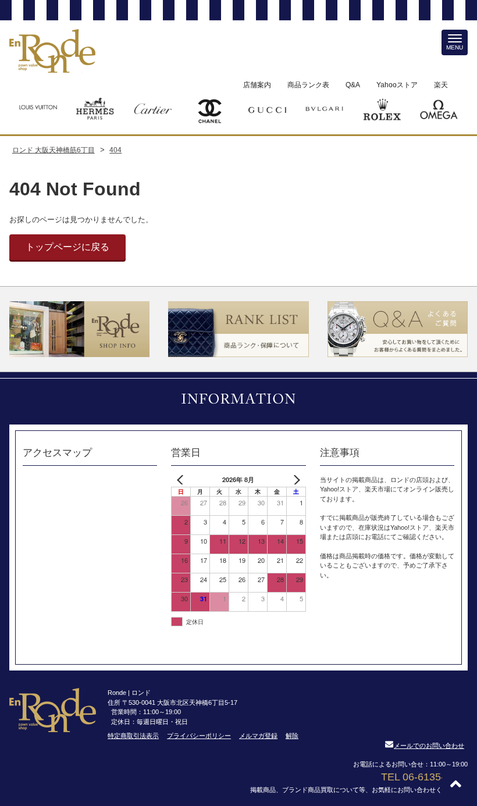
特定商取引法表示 (133, 735)
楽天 (441, 85)
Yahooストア (397, 85)
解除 (292, 735)
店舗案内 (257, 85)
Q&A (353, 85)
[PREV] (182, 480)
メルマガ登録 (258, 735)
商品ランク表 (308, 85)
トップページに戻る (67, 247)
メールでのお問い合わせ (429, 745)
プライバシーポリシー (199, 735)
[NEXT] (295, 480)
